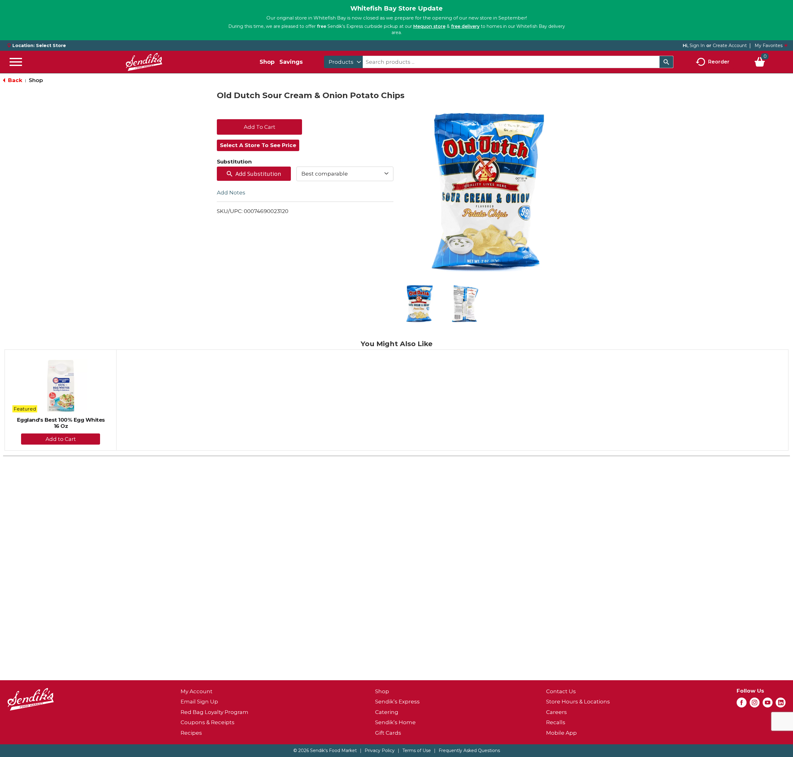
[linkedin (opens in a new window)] (781, 704)
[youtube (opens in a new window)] (768, 704)
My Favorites (768, 45)
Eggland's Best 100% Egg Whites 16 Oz (61, 423)
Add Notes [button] (231, 192)
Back (14, 80)
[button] (419, 304)
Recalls (555, 722)
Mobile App (561, 733)
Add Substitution (258, 173)
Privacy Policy (380, 750)
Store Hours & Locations (578, 701)
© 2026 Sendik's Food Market (325, 750)
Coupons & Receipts (207, 722)
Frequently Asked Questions (469, 750)
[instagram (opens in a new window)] (755, 704)
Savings (291, 62)
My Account (196, 691)
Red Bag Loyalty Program (214, 712)
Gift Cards (388, 733)
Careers (556, 712)
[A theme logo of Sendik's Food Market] (144, 62)
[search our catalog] (666, 62)
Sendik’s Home (395, 722)
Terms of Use (416, 750)
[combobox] (343, 62)
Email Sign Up (199, 701)
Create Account (730, 45)
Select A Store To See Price (258, 145)
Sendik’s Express (397, 701)
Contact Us (561, 691)
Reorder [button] (718, 61)
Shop (267, 62)
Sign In (697, 45)
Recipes (191, 733)
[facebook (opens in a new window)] (742, 704)
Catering (386, 712)
